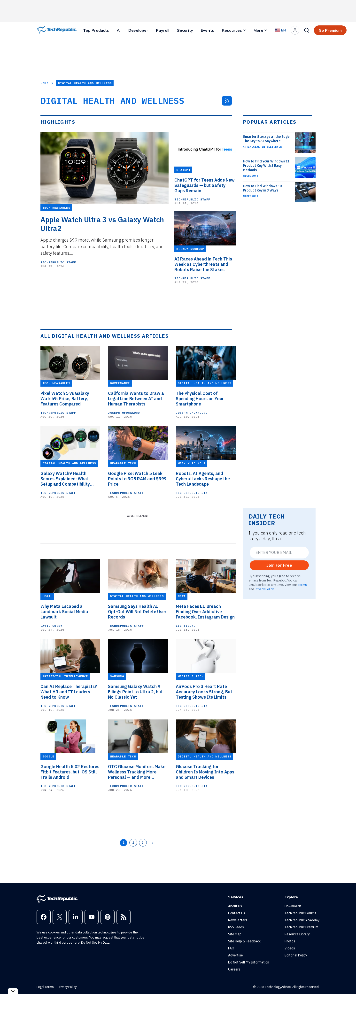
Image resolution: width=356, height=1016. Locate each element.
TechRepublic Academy (302, 920)
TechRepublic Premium (301, 927)
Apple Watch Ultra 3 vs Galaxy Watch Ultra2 (102, 224)
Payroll (162, 30)
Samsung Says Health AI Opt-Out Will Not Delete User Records (137, 612)
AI (119, 30)
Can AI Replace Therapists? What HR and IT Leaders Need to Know (68, 692)
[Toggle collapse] (13, 991)
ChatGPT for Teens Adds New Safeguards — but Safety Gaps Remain (204, 185)
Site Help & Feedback (244, 941)
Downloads (293, 906)
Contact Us (236, 913)
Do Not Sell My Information (248, 962)
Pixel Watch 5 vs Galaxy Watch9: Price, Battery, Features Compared (64, 399)
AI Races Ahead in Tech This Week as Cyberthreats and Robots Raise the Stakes (203, 264)
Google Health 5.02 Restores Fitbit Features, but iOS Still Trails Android (69, 772)
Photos (290, 941)
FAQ (231, 948)
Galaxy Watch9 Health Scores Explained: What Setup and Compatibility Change (65, 479)
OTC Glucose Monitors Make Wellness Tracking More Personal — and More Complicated (136, 772)
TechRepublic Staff (58, 262)
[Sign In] (295, 30)
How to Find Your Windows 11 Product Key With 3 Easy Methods (266, 165)
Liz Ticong (186, 625)
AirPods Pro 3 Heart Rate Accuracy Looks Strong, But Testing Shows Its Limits (204, 692)
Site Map (234, 934)
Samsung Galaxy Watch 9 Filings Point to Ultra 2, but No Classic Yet (135, 692)
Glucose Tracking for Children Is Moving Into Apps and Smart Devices (205, 772)
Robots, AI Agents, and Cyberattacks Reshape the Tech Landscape (203, 479)
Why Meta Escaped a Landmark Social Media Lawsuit (64, 612)
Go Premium (330, 30)
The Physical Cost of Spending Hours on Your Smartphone (200, 399)
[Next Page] (152, 843)
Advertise (235, 955)
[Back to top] (346, 1001)
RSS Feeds (236, 927)
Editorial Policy (296, 955)
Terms (302, 585)
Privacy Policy (264, 589)
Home (44, 83)
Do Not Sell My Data (95, 942)
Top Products (96, 30)
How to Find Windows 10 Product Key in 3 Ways (262, 188)
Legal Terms (45, 987)
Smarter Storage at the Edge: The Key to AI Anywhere (266, 138)
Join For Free (279, 565)
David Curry (51, 625)
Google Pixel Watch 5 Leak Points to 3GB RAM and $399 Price (137, 479)
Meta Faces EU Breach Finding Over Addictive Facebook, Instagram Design (205, 612)
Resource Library (297, 934)
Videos (290, 948)
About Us (235, 906)
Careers (234, 969)
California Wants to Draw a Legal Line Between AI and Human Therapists (136, 399)
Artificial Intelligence (262, 146)
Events (207, 30)
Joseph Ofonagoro (124, 412)
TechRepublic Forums (300, 913)
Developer (138, 30)
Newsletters (237, 920)
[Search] (306, 30)
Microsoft (250, 175)
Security (185, 30)
